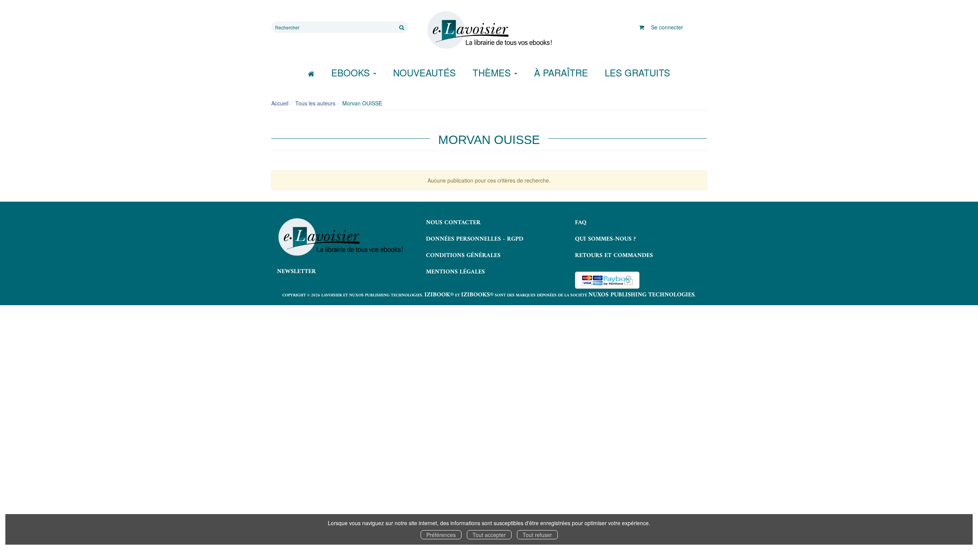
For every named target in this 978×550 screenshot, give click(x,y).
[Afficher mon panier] (641, 27)
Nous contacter (453, 222)
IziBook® (439, 295)
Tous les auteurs (315, 103)
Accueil (279, 103)
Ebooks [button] (351, 72)
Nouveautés (424, 72)
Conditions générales (463, 255)
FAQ (580, 222)
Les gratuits (637, 72)
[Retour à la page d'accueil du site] (489, 30)
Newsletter (296, 271)
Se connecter (667, 27)
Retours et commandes (614, 255)
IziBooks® (477, 295)
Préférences (441, 535)
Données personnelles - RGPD (474, 239)
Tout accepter (489, 535)
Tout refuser (537, 535)
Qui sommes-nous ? (605, 239)
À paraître (561, 72)
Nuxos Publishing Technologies (641, 295)
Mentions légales (455, 272)
